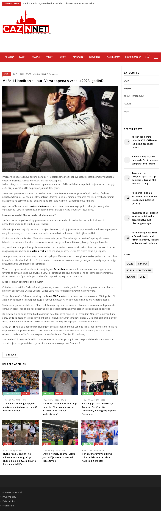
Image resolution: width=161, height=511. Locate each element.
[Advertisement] (108, 29)
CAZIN (22, 56)
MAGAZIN (78, 56)
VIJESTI (50, 56)
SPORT (63, 56)
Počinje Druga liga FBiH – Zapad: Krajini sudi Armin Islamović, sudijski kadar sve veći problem (145, 238)
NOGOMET (48, 394)
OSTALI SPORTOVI (12, 394)
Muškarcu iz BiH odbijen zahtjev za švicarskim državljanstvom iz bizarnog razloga (145, 218)
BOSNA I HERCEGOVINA (134, 96)
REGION (127, 103)
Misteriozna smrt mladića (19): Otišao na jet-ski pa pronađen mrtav (60, 3)
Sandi (44, 73)
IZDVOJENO (95, 56)
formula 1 (10, 354)
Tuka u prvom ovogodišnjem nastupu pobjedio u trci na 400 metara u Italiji (144, 178)
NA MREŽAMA (113, 56)
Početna (9, 56)
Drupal (18, 492)
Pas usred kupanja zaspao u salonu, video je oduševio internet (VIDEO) (144, 198)
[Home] (26, 21)
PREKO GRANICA (133, 56)
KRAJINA (36, 56)
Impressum (8, 505)
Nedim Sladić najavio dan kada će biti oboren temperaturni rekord (145, 160)
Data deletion (9, 501)
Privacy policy (9, 496)
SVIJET (126, 111)
